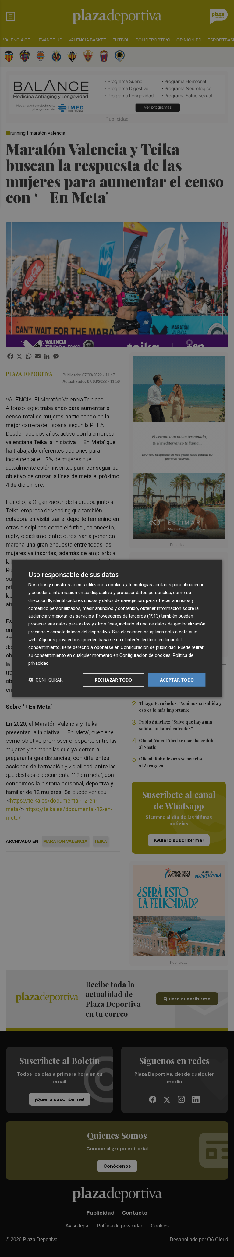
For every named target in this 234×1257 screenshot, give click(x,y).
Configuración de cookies (145, 655)
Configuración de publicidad (148, 647)
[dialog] (117, 628)
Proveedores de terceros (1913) (128, 616)
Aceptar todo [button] (177, 679)
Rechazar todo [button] (113, 679)
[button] (45, 679)
